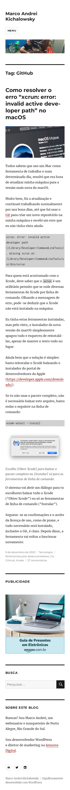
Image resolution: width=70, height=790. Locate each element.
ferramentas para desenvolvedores (27, 556)
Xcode (20, 560)
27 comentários (37, 560)
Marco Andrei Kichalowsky (21, 16)
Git (7, 215)
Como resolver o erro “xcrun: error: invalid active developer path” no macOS (32, 104)
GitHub (10, 560)
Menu (12, 30)
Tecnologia (46, 552)
